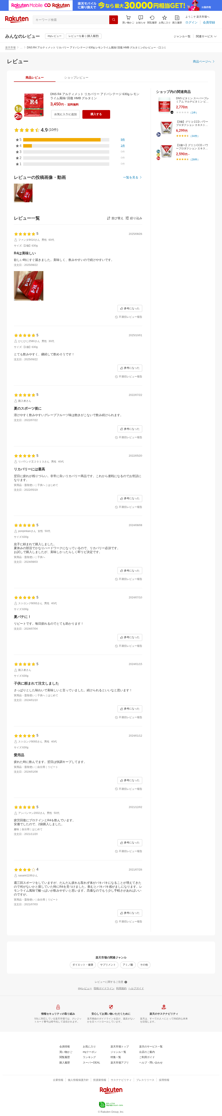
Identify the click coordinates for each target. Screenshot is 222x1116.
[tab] (35, 77)
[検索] (113, 19)
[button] (140, 19)
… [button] (21, 47)
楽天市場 (10, 47)
